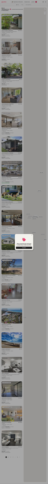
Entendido (24, 247)
